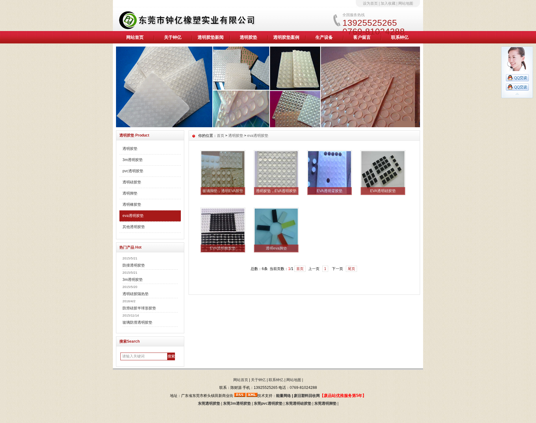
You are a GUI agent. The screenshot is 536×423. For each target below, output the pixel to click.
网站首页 (135, 37)
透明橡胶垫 (132, 204)
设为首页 (370, 3)
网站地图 (405, 3)
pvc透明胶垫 (133, 171)
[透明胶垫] (268, 125)
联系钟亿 (400, 37)
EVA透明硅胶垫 (383, 191)
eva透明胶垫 (133, 216)
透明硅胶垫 (132, 182)
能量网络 (283, 396)
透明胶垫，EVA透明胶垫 (276, 191)
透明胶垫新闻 (211, 37)
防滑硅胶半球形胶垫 (139, 308)
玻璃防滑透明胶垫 (137, 322)
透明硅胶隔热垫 (136, 294)
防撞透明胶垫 (134, 265)
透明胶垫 (248, 37)
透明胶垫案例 (286, 37)
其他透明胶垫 (134, 227)
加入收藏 (388, 3)
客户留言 (362, 37)
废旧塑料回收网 (307, 396)
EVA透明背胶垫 (329, 191)
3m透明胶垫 (133, 160)
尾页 (351, 269)
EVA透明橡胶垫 (223, 248)
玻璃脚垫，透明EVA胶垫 (223, 191)
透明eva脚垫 (276, 248)
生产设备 (324, 37)
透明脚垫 (130, 193)
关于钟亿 (172, 37)
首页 (220, 135)
